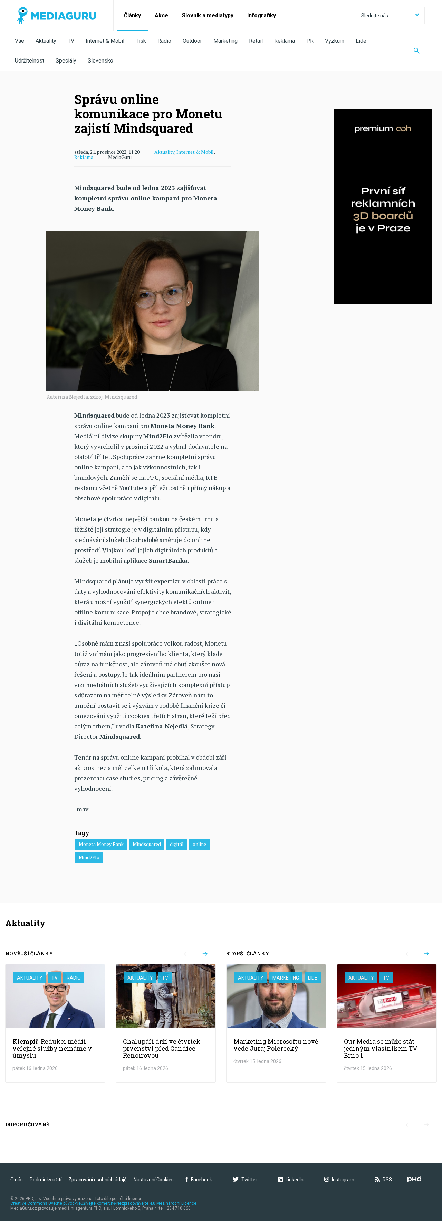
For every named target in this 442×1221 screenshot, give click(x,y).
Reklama (284, 41)
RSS (387, 1179)
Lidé (361, 41)
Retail (256, 41)
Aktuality (46, 41)
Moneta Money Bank (101, 844)
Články (132, 15)
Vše (19, 41)
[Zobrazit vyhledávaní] (417, 51)
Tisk (141, 41)
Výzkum (334, 41)
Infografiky (261, 15)
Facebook (201, 1179)
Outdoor (192, 41)
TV (71, 41)
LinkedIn (295, 1179)
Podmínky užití (45, 1179)
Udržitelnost (29, 60)
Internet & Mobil (105, 41)
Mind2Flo (89, 857)
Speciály (66, 60)
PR (310, 41)
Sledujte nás (374, 15)
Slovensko (100, 60)
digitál (177, 844)
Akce (161, 15)
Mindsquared (147, 844)
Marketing (225, 41)
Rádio (164, 41)
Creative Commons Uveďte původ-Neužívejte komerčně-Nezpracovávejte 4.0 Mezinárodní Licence (103, 1203)
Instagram (343, 1179)
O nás (16, 1179)
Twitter (249, 1179)
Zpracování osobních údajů (97, 1179)
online (199, 844)
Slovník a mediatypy (207, 15)
